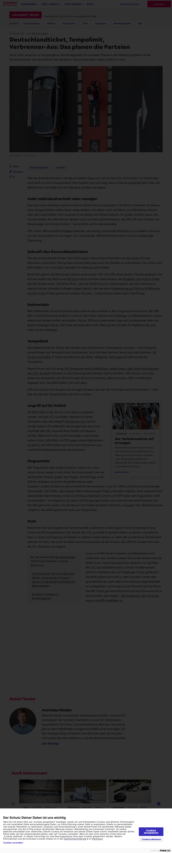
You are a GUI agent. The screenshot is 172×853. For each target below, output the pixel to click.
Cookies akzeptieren (151, 831)
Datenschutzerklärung (75, 838)
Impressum (97, 838)
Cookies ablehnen (151, 839)
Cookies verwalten (13, 843)
